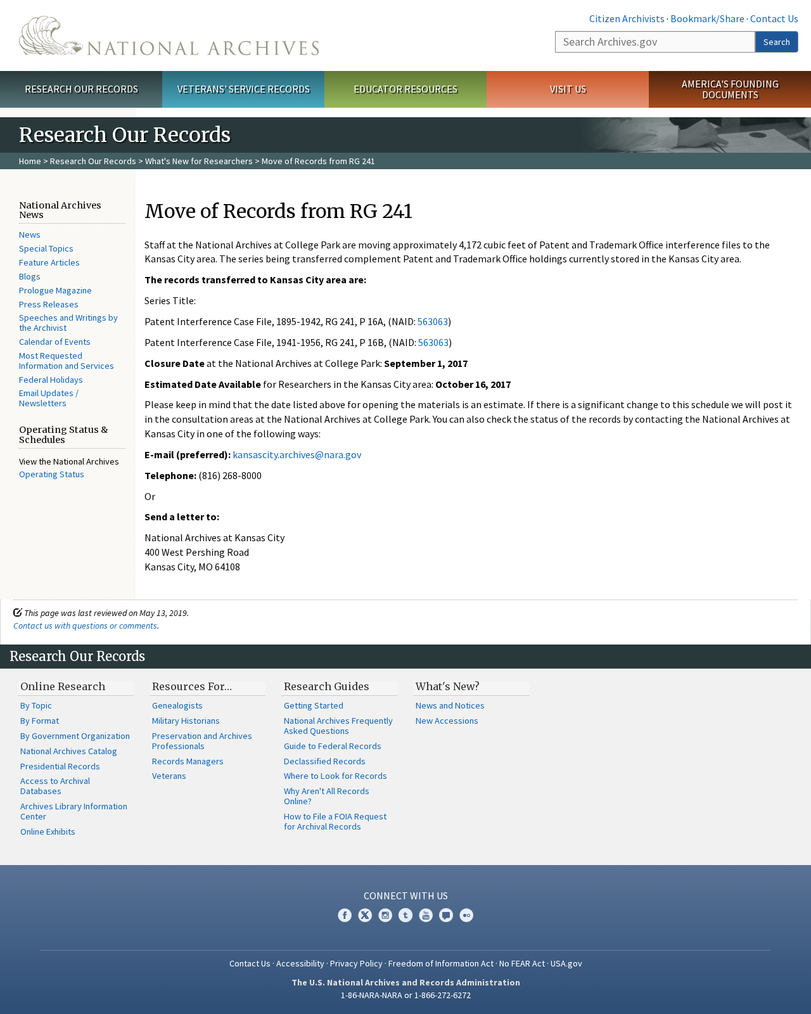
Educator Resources (405, 88)
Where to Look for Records (335, 775)
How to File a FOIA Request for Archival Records (335, 821)
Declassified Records (325, 761)
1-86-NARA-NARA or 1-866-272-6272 (406, 995)
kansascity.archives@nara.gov (297, 454)
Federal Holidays (51, 379)
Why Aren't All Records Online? (326, 796)
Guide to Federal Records (332, 746)
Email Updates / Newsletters (49, 398)
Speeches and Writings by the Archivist (68, 322)
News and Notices (450, 705)
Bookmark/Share (707, 18)
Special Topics (46, 248)
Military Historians (186, 720)
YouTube (425, 915)
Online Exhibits (47, 831)
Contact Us (774, 18)
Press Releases (49, 304)
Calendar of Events (55, 341)
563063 (433, 321)
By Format (39, 720)
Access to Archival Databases (55, 786)
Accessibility (300, 963)
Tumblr (405, 915)
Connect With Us (406, 895)
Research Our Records (81, 88)
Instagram (385, 915)
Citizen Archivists (627, 18)
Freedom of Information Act (441, 963)
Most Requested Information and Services (66, 360)
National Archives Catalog (68, 751)
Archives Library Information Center (73, 811)
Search (776, 42)
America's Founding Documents (730, 89)
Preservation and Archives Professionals (202, 741)
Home (30, 161)
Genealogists (177, 705)
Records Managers (188, 761)
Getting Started (313, 705)
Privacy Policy (356, 963)
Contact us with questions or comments (85, 625)
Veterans (169, 775)
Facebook (344, 915)
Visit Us (568, 88)
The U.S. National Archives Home (169, 35)
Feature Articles (49, 262)
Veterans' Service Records (243, 88)
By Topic (36, 705)
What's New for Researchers (199, 161)
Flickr (466, 915)
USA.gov (566, 963)
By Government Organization (75, 735)
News (30, 234)
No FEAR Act (522, 963)
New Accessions (447, 720)
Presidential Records (60, 766)
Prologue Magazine (55, 290)
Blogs (30, 276)
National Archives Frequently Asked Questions (338, 725)
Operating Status (51, 474)
